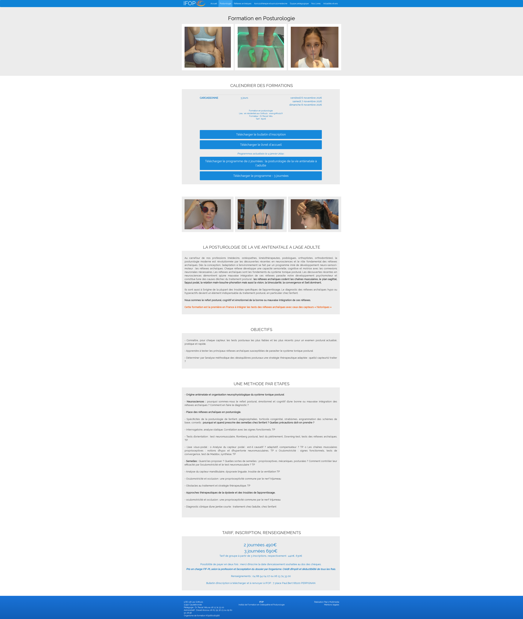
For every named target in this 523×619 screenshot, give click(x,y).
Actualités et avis (330, 3)
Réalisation (319, 602)
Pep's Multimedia (331, 602)
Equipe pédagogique (299, 3)
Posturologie (225, 3)
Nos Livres (316, 3)
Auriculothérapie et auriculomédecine (270, 3)
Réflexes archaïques (242, 3)
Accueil (214, 3)
